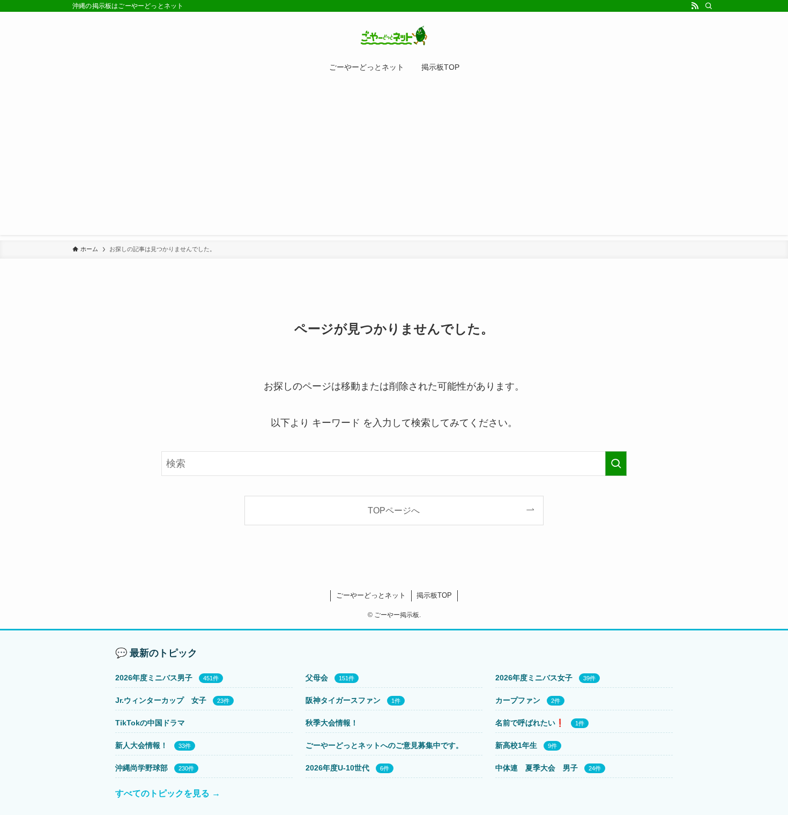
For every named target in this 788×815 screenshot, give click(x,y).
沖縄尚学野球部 (141, 767)
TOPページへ (394, 510)
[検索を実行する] (616, 463)
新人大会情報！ (141, 745)
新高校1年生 (516, 745)
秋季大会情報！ (332, 722)
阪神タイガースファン (343, 700)
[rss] (695, 6)
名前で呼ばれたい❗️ (529, 722)
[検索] (709, 6)
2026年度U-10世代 (337, 767)
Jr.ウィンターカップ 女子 (160, 700)
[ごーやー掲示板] (394, 35)
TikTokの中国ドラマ (150, 722)
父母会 (317, 677)
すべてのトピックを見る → (167, 793)
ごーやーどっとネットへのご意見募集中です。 (384, 745)
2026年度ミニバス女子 (534, 677)
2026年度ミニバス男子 (153, 677)
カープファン (517, 700)
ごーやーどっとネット (371, 595)
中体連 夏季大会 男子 (536, 767)
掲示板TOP (434, 595)
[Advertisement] (394, 160)
